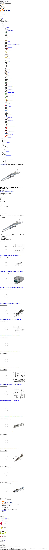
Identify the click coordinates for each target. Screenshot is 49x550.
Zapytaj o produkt (2, 191)
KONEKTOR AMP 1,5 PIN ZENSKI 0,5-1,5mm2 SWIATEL (10, 303)
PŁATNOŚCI (3, 540)
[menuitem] (25, 80)
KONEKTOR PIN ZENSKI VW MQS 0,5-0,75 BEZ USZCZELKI (10, 255)
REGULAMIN (4, 517)
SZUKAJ (2, 21)
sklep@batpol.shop (2, 0)
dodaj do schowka (2, 201)
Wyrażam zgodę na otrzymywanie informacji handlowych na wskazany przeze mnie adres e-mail (10, 546)
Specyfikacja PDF (11, 191)
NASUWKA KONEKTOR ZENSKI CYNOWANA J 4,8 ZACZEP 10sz (11, 271)
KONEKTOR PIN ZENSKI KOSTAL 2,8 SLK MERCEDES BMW (11, 384)
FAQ (2, 520)
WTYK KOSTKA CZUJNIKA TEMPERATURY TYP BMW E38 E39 (11, 287)
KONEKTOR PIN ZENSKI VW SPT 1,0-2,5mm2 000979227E (10, 335)
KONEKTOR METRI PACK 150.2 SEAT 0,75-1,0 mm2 (9, 432)
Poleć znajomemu (7, 191)
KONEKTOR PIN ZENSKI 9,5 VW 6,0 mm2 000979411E (9, 400)
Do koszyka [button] (9, 257)
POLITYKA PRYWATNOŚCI (5, 518)
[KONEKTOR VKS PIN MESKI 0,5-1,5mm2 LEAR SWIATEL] (10, 185)
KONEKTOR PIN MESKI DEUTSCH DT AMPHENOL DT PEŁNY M (11, 416)
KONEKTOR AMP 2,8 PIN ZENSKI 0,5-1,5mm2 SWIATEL (10, 351)
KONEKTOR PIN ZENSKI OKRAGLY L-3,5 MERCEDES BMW (10, 319)
